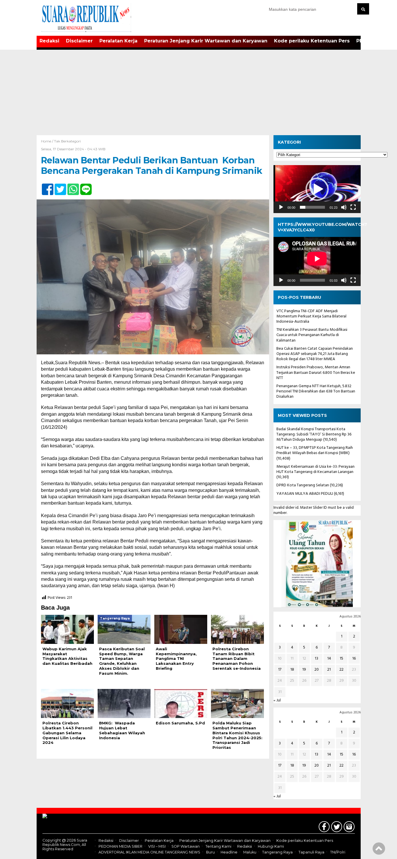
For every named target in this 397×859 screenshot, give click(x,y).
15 (341, 658)
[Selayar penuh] (353, 207)
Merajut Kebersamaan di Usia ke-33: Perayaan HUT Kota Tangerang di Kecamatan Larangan (315, 469)
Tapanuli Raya (311, 852)
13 (316, 658)
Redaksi (49, 41)
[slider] (312, 207)
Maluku (249, 852)
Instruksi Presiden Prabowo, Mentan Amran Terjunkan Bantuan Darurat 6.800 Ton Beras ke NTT (315, 372)
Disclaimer (79, 41)
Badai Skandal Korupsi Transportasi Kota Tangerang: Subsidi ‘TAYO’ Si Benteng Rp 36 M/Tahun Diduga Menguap (313, 434)
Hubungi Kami (271, 846)
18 (292, 669)
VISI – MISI (157, 846)
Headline (229, 852)
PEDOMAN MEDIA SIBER (120, 846)
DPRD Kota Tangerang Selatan (302, 485)
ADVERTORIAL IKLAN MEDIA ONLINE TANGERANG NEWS (149, 852)
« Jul (277, 700)
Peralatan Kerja (118, 41)
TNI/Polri (337, 852)
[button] (317, 189)
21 (329, 669)
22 (341, 669)
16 (354, 658)
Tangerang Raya (277, 852)
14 (329, 658)
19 (304, 669)
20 (316, 669)
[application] (317, 189)
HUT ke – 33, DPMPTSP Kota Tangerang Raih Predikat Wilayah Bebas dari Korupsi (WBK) (314, 450)
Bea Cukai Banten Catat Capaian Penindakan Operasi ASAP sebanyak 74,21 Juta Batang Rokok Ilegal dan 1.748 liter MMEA (314, 353)
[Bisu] (344, 207)
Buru (210, 852)
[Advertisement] (198, 91)
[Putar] (281, 207)
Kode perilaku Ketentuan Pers (312, 41)
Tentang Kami (218, 846)
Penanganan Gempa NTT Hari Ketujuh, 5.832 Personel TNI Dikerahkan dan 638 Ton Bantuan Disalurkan (315, 391)
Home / (47, 141)
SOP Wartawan (185, 846)
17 (279, 669)
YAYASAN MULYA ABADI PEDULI (304, 493)
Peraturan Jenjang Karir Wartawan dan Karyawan (205, 41)
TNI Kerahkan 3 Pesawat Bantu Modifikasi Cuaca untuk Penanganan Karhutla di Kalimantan (311, 335)
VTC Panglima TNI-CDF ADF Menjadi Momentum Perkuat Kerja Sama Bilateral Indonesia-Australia (311, 316)
